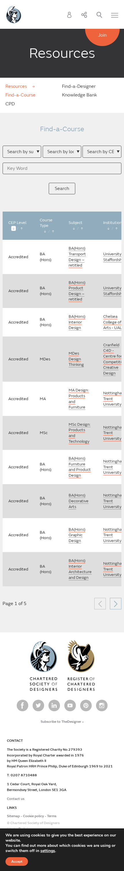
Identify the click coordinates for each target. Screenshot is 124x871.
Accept (16, 861)
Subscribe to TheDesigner (61, 722)
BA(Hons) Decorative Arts (79, 501)
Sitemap (13, 816)
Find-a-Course (20, 95)
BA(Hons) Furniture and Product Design (80, 467)
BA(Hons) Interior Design (77, 322)
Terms (52, 816)
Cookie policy (33, 816)
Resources (16, 86)
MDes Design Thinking (76, 359)
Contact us (16, 799)
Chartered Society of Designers (13, 14)
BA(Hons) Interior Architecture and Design (80, 569)
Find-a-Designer (79, 86)
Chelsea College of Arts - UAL (112, 322)
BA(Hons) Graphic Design (77, 535)
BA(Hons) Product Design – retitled (77, 291)
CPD (10, 104)
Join (102, 35)
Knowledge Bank (79, 95)
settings (47, 850)
